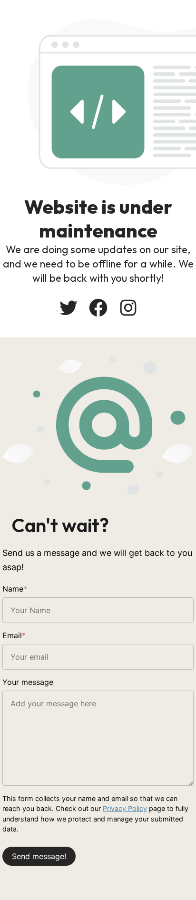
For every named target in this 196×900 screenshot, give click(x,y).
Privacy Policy (125, 808)
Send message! (39, 856)
